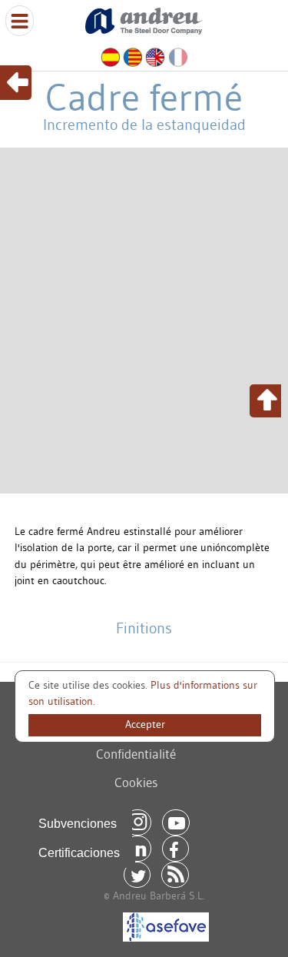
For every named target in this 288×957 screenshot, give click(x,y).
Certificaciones (79, 852)
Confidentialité (136, 754)
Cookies (135, 782)
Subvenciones (77, 823)
